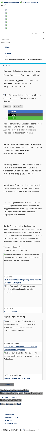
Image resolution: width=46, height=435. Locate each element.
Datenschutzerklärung (14, 417)
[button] (12, 112)
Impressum (9, 414)
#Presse (6, 65)
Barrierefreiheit (11, 424)
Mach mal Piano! (10, 312)
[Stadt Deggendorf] (19, 2)
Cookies (8, 421)
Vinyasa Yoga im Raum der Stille (17, 378)
